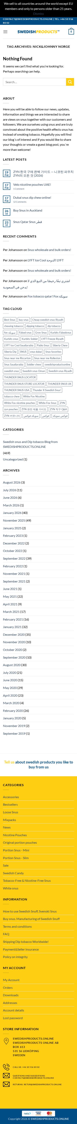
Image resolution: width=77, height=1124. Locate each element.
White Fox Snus (47, 402)
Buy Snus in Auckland (27, 210)
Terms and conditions (17, 926)
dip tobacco (54, 326)
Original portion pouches (20, 842)
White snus (10, 888)
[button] (5, 31)
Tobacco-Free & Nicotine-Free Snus (27, 880)
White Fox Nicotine (34, 396)
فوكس (45, 415)
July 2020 (9, 672)
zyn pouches (11, 409)
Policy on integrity (15, 957)
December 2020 (14, 634)
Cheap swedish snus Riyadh (47, 319)
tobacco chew (12, 396)
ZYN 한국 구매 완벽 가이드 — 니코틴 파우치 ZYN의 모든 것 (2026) (43, 173)
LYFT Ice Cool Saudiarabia (18, 345)
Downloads (11, 995)
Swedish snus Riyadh (60, 371)
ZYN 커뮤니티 (12, 415)
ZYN (62, 402)
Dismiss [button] (38, 13)
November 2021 (14, 573)
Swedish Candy (13, 873)
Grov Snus (41, 332)
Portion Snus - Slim (16, 858)
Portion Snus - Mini (16, 850)
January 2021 (12, 627)
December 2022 (14, 543)
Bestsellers (10, 804)
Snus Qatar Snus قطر (27, 222)
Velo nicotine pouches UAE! (32, 184)
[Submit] (70, 82)
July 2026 (9, 490)
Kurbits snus (11, 338)
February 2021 (13, 619)
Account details (13, 1010)
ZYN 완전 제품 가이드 (34, 409)
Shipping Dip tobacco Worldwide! (26, 941)
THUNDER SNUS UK (59, 383)
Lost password (13, 1018)
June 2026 (10, 497)
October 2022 (12, 551)
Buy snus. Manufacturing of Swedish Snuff (31, 919)
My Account (11, 980)
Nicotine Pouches (15, 835)
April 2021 (10, 604)
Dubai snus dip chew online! (32, 197)
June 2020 (10, 680)
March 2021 (11, 611)
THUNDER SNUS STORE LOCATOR (24, 383)
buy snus (24, 319)
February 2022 (13, 566)
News (7, 827)
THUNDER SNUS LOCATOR (20, 377)
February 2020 (13, 710)
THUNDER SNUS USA (16, 390)
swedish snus (11, 371)
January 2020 (12, 718)
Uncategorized (13, 459)
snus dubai (36, 351)
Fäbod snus (25, 332)
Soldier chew (34, 364)
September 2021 (14, 581)
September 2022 (14, 558)
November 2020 (14, 642)
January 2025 (12, 528)
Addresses (10, 1003)
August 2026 (12, 482)
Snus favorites (53, 351)
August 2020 (12, 665)
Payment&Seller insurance (21, 949)
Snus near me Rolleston (47, 358)
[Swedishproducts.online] (38, 32)
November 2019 (14, 726)
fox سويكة (9, 332)
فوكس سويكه (60, 415)
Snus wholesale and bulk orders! (49, 250)
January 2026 (12, 512)
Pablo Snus (43, 345)
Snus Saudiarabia (13, 364)
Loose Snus (10, 812)
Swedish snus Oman (34, 371)
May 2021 (10, 596)
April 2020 (10, 695)
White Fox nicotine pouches (19, 402)
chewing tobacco (13, 326)
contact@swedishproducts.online (28, 19)
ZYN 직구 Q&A (58, 409)
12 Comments (23, 201)
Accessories (11, 797)
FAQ (6, 934)
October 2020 (12, 649)
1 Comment (22, 188)
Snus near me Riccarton (17, 358)
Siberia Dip (10, 351)
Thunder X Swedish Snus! (47, 390)
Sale (5, 865)
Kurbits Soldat (30, 338)
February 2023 (13, 535)
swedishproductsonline (57, 364)
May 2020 (10, 688)
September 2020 (14, 657)
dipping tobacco (35, 326)
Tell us (9, 762)
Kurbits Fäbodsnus (60, 332)
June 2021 (10, 589)
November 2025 (14, 520)
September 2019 (14, 733)
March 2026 (11, 505)
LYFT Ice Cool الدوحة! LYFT (46, 260)
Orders (8, 987)
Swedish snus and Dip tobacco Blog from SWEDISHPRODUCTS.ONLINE (30, 444)
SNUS (23, 351)
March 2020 (11, 703)
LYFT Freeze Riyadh (52, 338)
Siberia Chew (60, 345)
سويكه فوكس (31, 415)
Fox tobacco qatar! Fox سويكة (48, 296)
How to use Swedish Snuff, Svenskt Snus (30, 911)
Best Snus (9, 319)
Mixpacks (9, 820)
